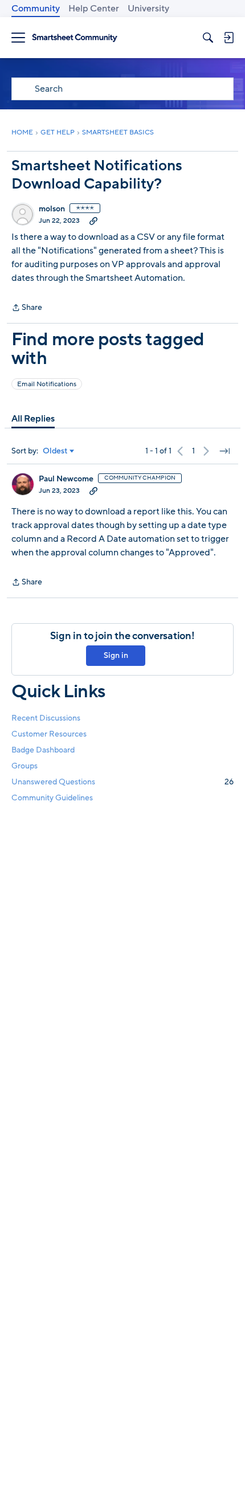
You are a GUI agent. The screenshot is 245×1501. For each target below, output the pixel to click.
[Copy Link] (93, 220)
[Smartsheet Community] (74, 37)
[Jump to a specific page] (224, 451)
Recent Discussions (45, 718)
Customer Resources (49, 734)
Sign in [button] (116, 655)
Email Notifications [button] (46, 383)
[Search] (208, 37)
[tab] (33, 418)
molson (52, 209)
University (148, 8)
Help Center (93, 8)
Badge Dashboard (43, 750)
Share (26, 308)
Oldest (55, 451)
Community (35, 8)
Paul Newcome (66, 479)
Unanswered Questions (122, 781)
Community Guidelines (52, 797)
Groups (24, 765)
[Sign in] (228, 37)
